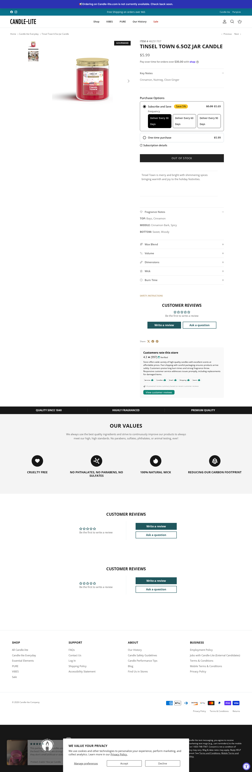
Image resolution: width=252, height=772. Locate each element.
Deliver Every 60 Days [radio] (184, 121)
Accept (124, 763)
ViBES (109, 21)
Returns (236, 711)
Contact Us (75, 655)
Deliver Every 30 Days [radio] (159, 121)
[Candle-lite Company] (23, 21)
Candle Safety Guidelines (142, 655)
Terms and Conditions (209, 753)
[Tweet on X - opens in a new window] (148, 341)
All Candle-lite (20, 649)
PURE (123, 21)
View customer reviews (159, 392)
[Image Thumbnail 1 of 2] (33, 44)
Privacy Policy (198, 671)
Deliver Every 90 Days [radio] (209, 121)
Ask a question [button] (199, 325)
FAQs (72, 649)
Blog (130, 666)
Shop (96, 21)
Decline (162, 763)
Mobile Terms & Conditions (206, 666)
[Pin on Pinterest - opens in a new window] (157, 341)
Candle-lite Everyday (29, 34)
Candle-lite (225, 11)
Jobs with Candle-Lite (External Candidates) (215, 655)
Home (13, 34)
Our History (140, 21)
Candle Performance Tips (142, 660)
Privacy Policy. (119, 754)
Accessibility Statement (82, 671)
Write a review (164, 325)
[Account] (224, 22)
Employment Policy (201, 649)
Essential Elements (23, 660)
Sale (155, 21)
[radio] (182, 116)
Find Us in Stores (138, 671)
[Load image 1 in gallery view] (92, 79)
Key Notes (146, 73)
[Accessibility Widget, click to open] (246, 766)
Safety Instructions (151, 295)
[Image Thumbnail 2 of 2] (33, 56)
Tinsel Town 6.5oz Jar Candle (55, 34)
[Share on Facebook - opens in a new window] (153, 341)
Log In (72, 660)
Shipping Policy (78, 666)
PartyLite (236, 11)
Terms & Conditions (201, 660)
